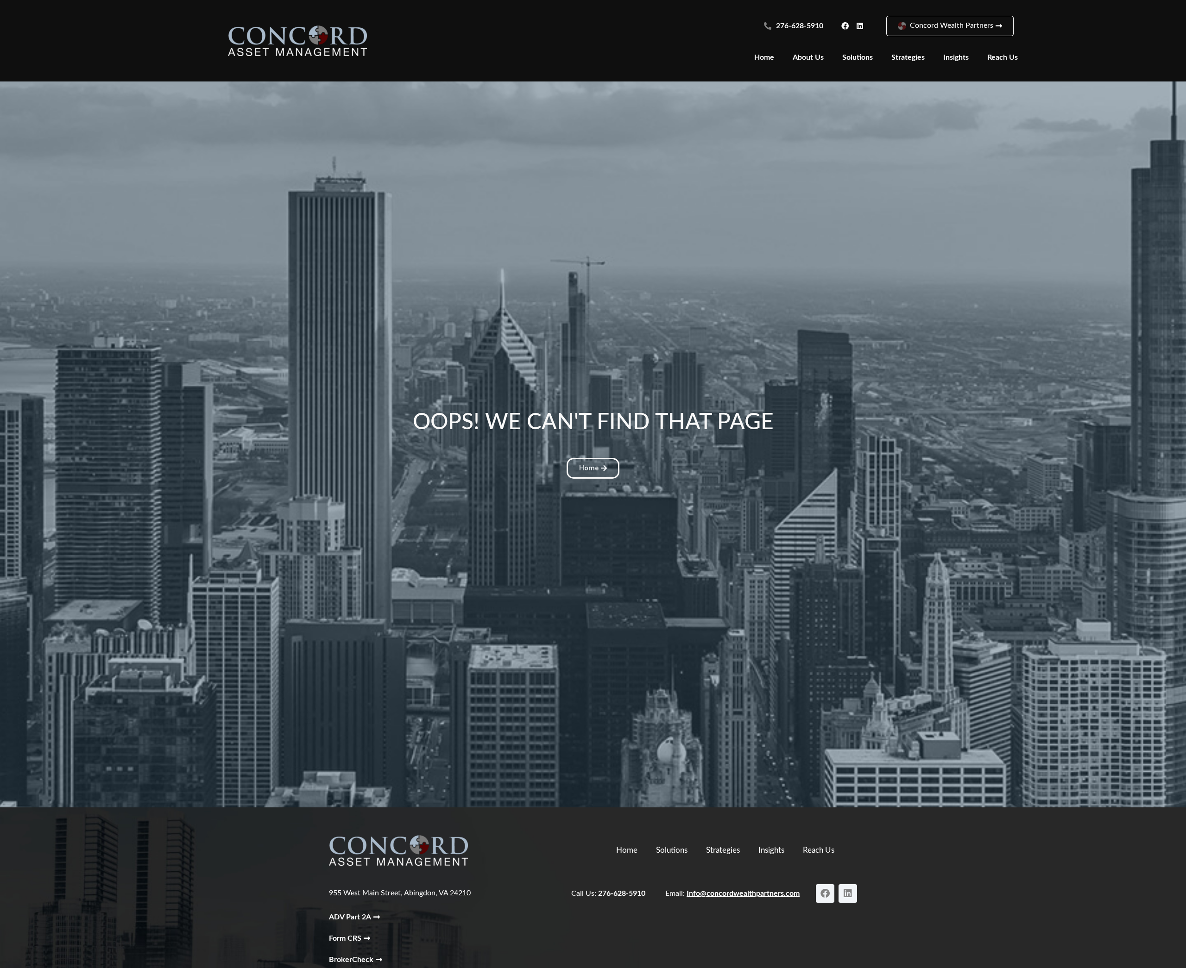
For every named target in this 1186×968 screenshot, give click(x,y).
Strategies (908, 57)
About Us (808, 57)
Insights (956, 57)
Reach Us (1002, 57)
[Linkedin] (859, 26)
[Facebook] (845, 26)
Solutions (857, 57)
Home (764, 57)
